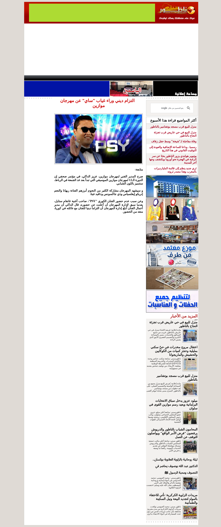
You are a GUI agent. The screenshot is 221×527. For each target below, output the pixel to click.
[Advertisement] (111, 49)
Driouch (161, 78)
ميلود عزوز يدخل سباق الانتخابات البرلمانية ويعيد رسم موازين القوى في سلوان (173, 404)
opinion (59, 78)
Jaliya (104, 78)
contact (34, 78)
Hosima (145, 78)
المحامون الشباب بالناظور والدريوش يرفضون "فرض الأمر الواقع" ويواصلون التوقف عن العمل (172, 433)
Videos (90, 78)
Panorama (72, 78)
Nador (176, 78)
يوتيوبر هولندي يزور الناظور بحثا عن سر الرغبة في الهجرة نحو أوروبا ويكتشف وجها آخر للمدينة (172, 159)
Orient (131, 78)
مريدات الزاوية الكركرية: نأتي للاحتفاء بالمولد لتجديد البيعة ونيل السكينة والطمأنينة (173, 498)
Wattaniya (118, 78)
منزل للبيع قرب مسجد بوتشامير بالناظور (173, 126)
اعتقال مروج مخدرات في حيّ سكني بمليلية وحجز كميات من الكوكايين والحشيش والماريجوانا (174, 350)
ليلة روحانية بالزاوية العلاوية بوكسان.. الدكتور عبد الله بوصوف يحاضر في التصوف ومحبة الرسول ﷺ (175, 466)
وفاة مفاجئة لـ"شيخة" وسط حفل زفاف (173, 141)
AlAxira (48, 78)
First (190, 78)
